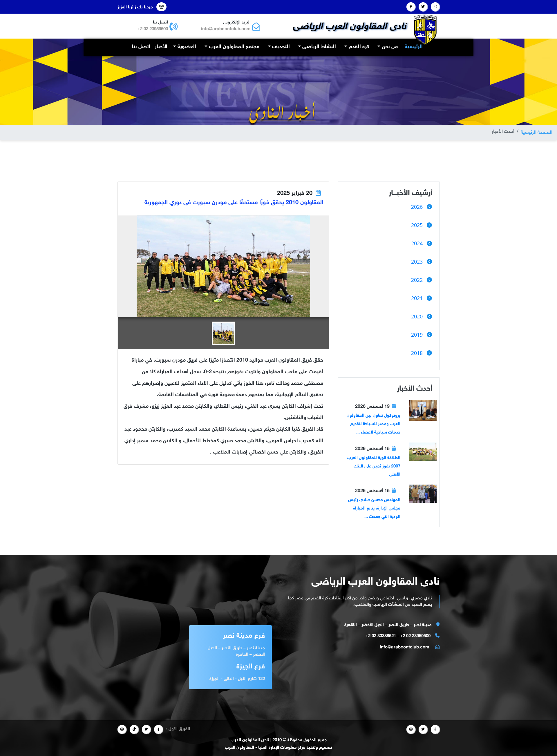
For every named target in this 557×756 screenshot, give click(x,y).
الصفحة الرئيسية (536, 132)
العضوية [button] (186, 47)
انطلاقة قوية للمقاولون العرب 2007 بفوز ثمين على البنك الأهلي (373, 466)
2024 (417, 243)
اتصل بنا (141, 47)
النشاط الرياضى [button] (318, 47)
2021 (417, 298)
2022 (417, 279)
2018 (417, 352)
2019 (417, 334)
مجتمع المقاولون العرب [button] (233, 47)
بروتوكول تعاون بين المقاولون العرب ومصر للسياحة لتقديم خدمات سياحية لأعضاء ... (373, 424)
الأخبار (161, 47)
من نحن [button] (389, 47)
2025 (417, 225)
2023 (417, 261)
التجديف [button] (280, 47)
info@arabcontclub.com (226, 29)
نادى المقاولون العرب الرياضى (349, 26)
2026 (417, 206)
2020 (417, 316)
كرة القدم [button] (358, 47)
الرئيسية (412, 46)
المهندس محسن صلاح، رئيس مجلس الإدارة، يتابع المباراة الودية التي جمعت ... (374, 508)
